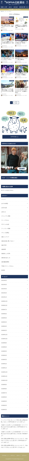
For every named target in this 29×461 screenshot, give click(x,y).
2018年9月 (4, 384)
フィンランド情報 (5, 228)
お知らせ (3, 211)
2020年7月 (4, 309)
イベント (3, 199)
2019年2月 (4, 363)
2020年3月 (4, 326)
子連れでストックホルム (7, 266)
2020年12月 (4, 301)
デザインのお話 (5, 224)
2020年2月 (4, 330)
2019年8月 (4, 342)
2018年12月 (4, 372)
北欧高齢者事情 (5, 261)
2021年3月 (4, 288)
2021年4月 (4, 284)
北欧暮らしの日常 (5, 253)
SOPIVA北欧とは (14, 136)
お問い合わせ (24, 455)
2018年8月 (4, 388)
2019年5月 (4, 351)
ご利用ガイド (18, 455)
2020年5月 (4, 317)
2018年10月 (4, 380)
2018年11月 (4, 376)
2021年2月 (4, 292)
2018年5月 (4, 401)
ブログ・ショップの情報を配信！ (10, 177)
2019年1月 (4, 367)
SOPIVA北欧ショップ (5, 455)
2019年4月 (4, 355)
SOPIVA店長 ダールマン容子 (15, 421)
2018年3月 (4, 409)
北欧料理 (3, 249)
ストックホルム (5, 220)
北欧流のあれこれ (5, 257)
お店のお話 (4, 207)
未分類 (3, 270)
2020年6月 (4, 313)
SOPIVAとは (13, 455)
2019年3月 (4, 359)
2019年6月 (4, 347)
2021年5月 (4, 280)
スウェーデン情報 (5, 216)
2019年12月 (4, 334)
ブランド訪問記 (5, 232)
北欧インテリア (5, 236)
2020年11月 (4, 305)
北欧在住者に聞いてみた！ (8, 241)
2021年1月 (4, 297)
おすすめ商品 (4, 203)
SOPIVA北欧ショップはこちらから (15, 9)
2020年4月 (4, 322)
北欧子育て (4, 245)
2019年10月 (4, 338)
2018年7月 (4, 392)
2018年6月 (4, 397)
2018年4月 (4, 405)
